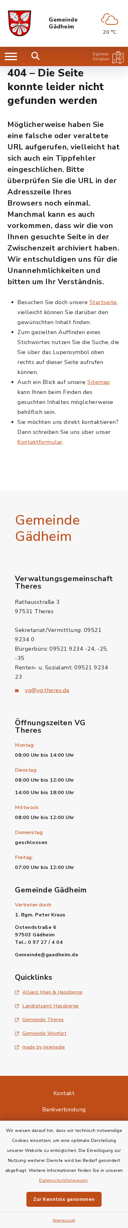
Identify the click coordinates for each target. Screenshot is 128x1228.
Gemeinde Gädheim (63, 23)
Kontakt (64, 1093)
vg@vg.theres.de (47, 690)
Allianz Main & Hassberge (52, 992)
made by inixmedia (43, 1047)
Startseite (103, 302)
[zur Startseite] (19, 23)
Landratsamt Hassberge (50, 1005)
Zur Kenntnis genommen (64, 1199)
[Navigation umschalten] (11, 56)
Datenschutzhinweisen (63, 1180)
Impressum (64, 1220)
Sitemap (98, 382)
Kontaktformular (39, 442)
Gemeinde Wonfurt (44, 1033)
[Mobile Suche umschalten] (35, 56)
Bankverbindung (64, 1109)
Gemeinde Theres (43, 1019)
